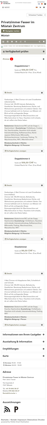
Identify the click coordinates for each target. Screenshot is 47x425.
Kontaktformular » (10, 393)
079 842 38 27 (13, 391)
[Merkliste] (44, 7)
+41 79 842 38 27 (12, 388)
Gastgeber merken (12, 31)
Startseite (5, 420)
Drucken (41, 420)
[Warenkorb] (40, 7)
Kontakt (14, 420)
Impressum (22, 420)
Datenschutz (32, 420)
